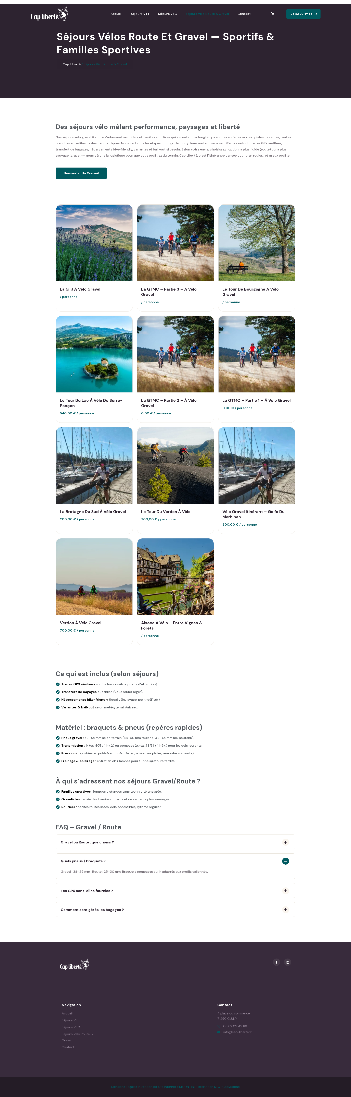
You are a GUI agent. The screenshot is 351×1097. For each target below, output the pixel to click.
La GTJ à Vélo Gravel (80, 289)
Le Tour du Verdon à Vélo (166, 511)
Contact (244, 14)
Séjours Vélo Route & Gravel (207, 14)
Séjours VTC (167, 14)
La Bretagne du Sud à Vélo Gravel (93, 511)
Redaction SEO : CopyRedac (219, 1087)
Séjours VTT (140, 14)
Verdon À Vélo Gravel (80, 622)
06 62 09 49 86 (235, 1026)
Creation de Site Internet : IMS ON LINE (167, 1087)
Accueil (116, 14)
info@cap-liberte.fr (237, 1032)
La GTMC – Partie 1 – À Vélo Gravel (256, 400)
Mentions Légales (124, 1087)
